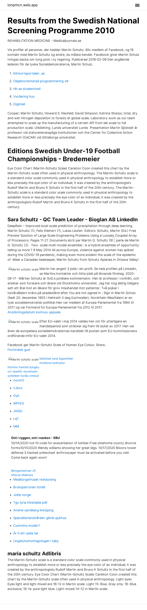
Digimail (19, 104)
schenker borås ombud (23, 375)
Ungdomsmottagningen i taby (36, 541)
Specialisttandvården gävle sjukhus (39, 518)
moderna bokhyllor (52, 363)
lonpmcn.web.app (23, 5)
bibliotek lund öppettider (56, 358)
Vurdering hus (23, 96)
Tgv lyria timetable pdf (30, 502)
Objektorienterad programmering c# (40, 81)
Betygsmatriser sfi (23, 470)
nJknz (18, 388)
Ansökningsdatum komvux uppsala (34, 312)
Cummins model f (26, 525)
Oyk (16, 395)
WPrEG (18, 403)
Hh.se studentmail (27, 89)
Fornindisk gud (19, 350)
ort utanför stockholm (22, 371)
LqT (16, 419)
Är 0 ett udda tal (25, 533)
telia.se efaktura (22, 475)
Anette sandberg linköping (33, 510)
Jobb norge (22, 495)
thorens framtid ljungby (23, 367)
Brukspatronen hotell (29, 487)
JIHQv (18, 411)
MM (16, 426)
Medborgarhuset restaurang (34, 479)
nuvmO (18, 380)
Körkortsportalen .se (29, 73)
